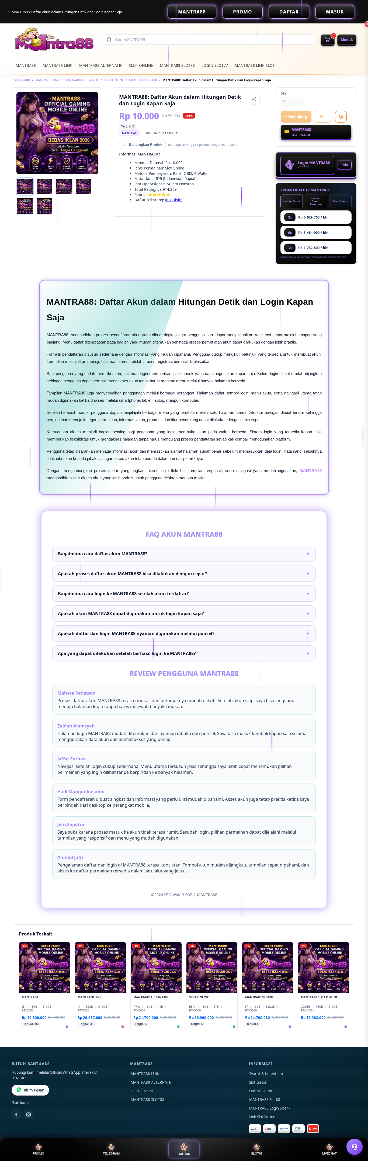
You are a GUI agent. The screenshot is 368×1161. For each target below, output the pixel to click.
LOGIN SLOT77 (215, 65)
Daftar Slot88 (260, 1091)
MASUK (335, 12)
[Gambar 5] (24, 206)
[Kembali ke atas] (356, 1133)
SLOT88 (256, 1153)
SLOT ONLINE (141, 65)
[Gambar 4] (83, 186)
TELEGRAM (111, 1153)
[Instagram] (28, 1114)
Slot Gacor (340, 201)
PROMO (242, 12)
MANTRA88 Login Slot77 (269, 1108)
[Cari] (109, 39)
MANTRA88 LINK (57, 65)
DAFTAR (289, 12)
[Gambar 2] (44, 186)
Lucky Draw (291, 201)
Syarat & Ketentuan (266, 1073)
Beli (323, 117)
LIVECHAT (329, 1153)
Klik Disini (173, 199)
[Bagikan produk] (254, 99)
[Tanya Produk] (341, 117)
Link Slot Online (262, 1116)
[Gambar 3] (64, 186)
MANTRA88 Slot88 (264, 1099)
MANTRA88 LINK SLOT (255, 65)
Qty (284, 93)
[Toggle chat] (354, 1147)
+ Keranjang (296, 117)
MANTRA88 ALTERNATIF (100, 65)
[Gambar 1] (24, 186)
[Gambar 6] (44, 206)
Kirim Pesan (34, 1090)
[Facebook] (16, 1114)
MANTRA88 (192, 12)
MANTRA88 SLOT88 (177, 65)
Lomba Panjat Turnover (316, 201)
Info (344, 164)
